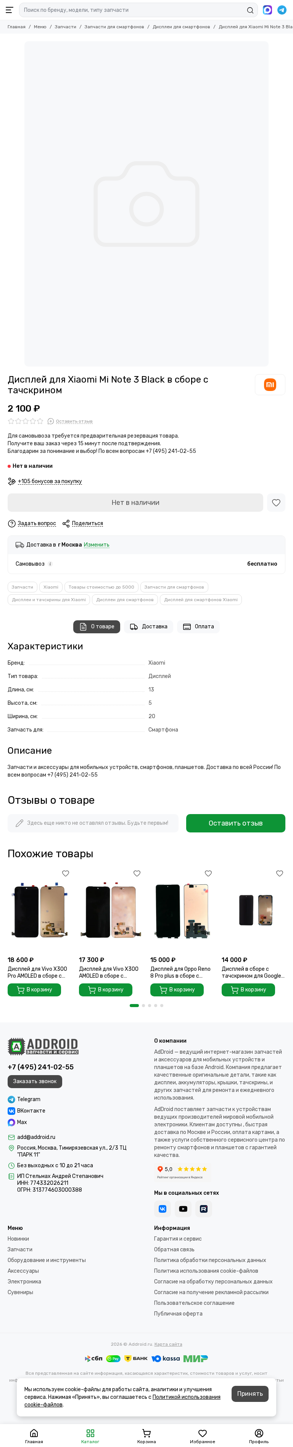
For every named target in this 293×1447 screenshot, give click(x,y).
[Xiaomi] (270, 384)
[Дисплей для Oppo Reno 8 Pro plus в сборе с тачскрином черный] (182, 910)
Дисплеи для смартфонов (181, 26)
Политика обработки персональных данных (210, 1260)
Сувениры (20, 1292)
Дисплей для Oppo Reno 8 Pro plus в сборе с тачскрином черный (180, 973)
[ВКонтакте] (162, 1208)
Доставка (154, 626)
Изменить (96, 545)
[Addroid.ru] (43, 1046)
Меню (40, 26)
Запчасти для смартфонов (114, 26)
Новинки (18, 1239)
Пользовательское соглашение (194, 1303)
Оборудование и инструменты (47, 1260)
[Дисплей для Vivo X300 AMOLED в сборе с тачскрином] (111, 910)
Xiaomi (50, 587)
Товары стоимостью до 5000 (101, 587)
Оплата (204, 626)
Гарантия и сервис (178, 1239)
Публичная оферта (178, 1314)
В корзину (39, 989)
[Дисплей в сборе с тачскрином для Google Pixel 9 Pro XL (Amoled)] (253, 910)
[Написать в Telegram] (281, 10)
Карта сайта (168, 1344)
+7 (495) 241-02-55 (41, 1067)
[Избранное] (276, 502)
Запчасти (65, 26)
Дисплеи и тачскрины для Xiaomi (49, 599)
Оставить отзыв (236, 823)
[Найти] (250, 10)
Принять (250, 1393)
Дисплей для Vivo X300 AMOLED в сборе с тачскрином (108, 973)
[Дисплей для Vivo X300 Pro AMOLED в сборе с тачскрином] (39, 910)
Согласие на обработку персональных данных (213, 1281)
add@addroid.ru (36, 1137)
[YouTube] (183, 1208)
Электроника (24, 1281)
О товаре (102, 626)
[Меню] (9, 9)
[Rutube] (203, 1208)
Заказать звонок (34, 1081)
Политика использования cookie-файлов (206, 1271)
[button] (134, 1005)
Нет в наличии (135, 502)
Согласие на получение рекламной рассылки (211, 1292)
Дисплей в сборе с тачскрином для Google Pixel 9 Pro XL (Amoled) (251, 973)
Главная (17, 26)
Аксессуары (23, 1271)
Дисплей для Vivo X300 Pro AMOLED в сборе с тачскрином (37, 973)
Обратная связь (174, 1249)
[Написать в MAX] (267, 10)
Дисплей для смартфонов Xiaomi (201, 599)
